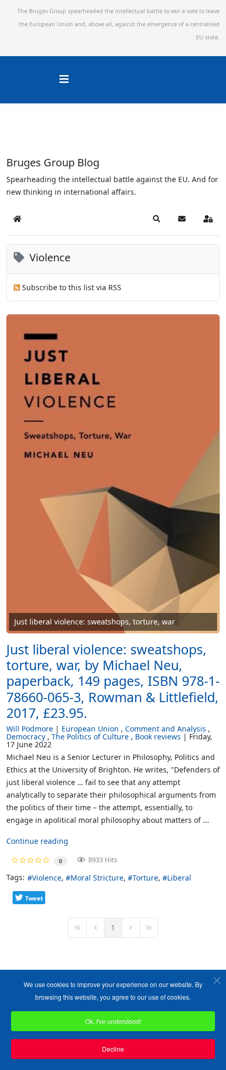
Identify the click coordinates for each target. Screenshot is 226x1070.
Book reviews (158, 736)
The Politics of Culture (90, 736)
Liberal (179, 878)
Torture (145, 878)
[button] (156, 219)
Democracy (25, 736)
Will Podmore (29, 729)
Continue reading (37, 841)
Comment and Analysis (165, 729)
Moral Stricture (97, 878)
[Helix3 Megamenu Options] (64, 79)
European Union (90, 729)
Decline (113, 1048)
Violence (46, 878)
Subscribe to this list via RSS (71, 287)
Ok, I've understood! (113, 1020)
